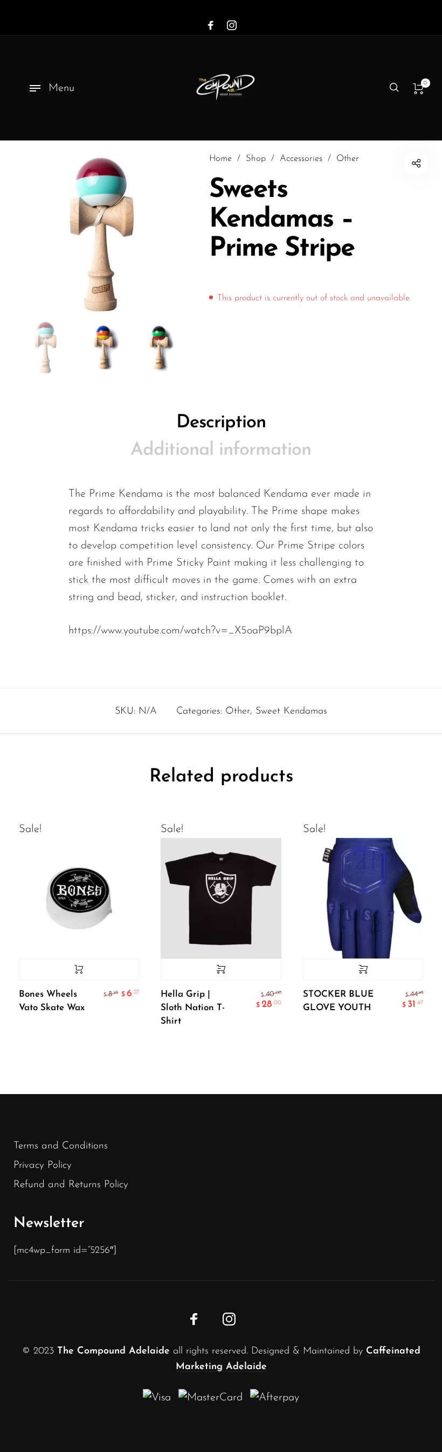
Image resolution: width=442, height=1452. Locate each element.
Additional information (220, 450)
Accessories (301, 158)
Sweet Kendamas (291, 711)
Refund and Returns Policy (70, 1185)
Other (347, 158)
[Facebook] (211, 26)
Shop (256, 158)
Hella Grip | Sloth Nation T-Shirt (193, 1008)
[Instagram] (232, 26)
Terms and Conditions (60, 1146)
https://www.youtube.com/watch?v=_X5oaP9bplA (180, 630)
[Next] (159, 234)
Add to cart (79, 969)
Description (221, 422)
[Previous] (42, 234)
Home (220, 158)
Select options (221, 969)
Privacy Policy (42, 1165)
